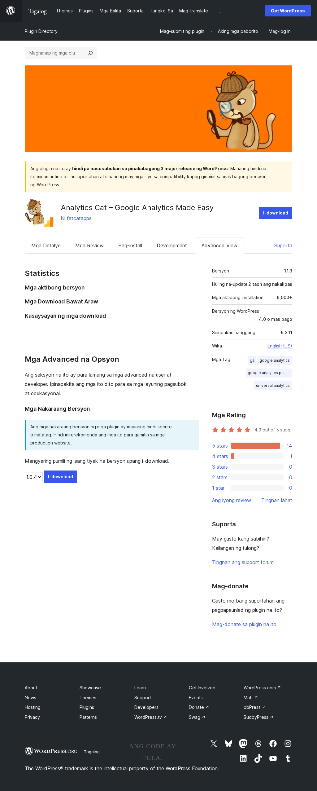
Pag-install (130, 245)
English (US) (279, 345)
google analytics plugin (269, 372)
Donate (199, 707)
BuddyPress (259, 717)
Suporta (283, 245)
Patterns (88, 717)
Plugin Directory (41, 31)
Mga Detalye (46, 245)
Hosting (33, 707)
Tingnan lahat (276, 500)
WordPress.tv (150, 717)
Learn (140, 687)
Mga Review (89, 245)
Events (196, 697)
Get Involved (202, 687)
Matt (251, 697)
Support (142, 697)
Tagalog (92, 751)
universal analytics (273, 385)
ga (252, 360)
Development (172, 245)
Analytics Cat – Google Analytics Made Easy (137, 207)
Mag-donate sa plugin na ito (244, 624)
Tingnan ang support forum (243, 562)
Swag (197, 717)
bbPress (255, 707)
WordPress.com (262, 687)
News (30, 697)
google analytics (274, 360)
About (31, 687)
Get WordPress (288, 10)
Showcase (90, 687)
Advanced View (219, 245)
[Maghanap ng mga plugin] (90, 53)
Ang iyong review (231, 500)
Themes (88, 697)
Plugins (87, 707)
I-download (275, 212)
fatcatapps (79, 218)
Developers (146, 707)
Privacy (32, 717)
